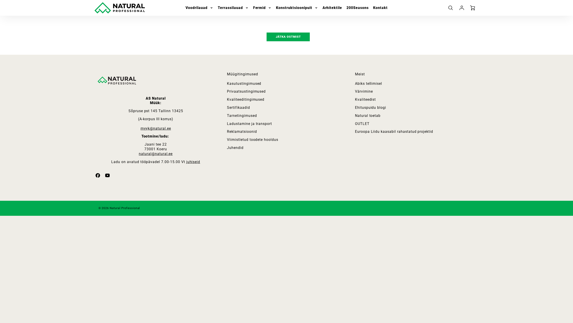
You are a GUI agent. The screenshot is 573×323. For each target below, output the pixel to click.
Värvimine (364, 91)
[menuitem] (199, 7)
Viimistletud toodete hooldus (252, 139)
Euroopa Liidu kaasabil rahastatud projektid (394, 131)
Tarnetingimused (242, 115)
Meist (360, 74)
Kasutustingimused (244, 83)
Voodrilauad (197, 8)
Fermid (259, 8)
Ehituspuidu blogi (370, 107)
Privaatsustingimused (246, 91)
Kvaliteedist (365, 99)
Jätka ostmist (288, 36)
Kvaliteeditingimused (245, 99)
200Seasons (357, 8)
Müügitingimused (242, 74)
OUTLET (362, 124)
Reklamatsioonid (242, 131)
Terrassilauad (230, 8)
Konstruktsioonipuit (294, 8)
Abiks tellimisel (368, 83)
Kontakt (380, 8)
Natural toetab (368, 115)
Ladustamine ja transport (249, 124)
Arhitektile (332, 8)
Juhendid (235, 148)
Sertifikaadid (238, 107)
